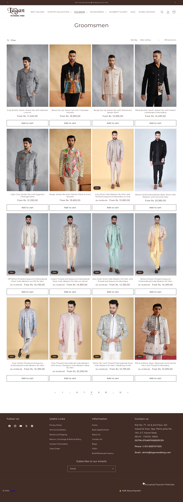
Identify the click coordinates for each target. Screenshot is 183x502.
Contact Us (97, 439)
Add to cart (27, 123)
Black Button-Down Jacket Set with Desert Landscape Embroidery (155, 111)
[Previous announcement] (8, 2)
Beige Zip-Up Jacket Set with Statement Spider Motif (113, 111)
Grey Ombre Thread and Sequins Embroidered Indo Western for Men (27, 364)
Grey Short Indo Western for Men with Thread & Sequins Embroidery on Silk (112, 195)
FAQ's (95, 449)
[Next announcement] (175, 2)
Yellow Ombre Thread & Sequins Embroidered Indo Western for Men (155, 280)
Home (95, 425)
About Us (96, 434)
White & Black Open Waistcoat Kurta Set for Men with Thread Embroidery (155, 364)
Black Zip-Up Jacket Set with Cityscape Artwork (70, 111)
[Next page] (128, 392)
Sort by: (134, 40)
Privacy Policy (55, 425)
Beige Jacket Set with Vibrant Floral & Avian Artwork (70, 195)
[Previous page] (55, 392)
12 (120, 392)
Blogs (94, 444)
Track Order (54, 449)
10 (106, 392)
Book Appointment (100, 430)
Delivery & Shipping (58, 434)
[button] (59, 12)
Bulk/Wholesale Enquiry (102, 453)
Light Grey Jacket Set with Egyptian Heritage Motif (27, 195)
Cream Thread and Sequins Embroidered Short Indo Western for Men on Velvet (70, 280)
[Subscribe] (112, 469)
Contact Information (58, 444)
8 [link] (91, 392)
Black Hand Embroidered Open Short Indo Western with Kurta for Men (155, 196)
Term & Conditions (57, 430)
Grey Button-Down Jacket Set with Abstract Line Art (27, 111)
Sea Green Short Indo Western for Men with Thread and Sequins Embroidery (112, 280)
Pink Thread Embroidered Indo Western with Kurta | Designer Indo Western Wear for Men (70, 365)
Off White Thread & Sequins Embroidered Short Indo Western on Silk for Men (27, 280)
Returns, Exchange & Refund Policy (65, 439)
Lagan (12, 491)
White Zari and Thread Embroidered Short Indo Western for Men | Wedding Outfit (113, 364)
